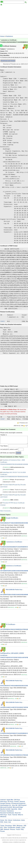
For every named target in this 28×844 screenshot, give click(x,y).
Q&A (1, 829)
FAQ (22, 829)
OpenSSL (14, 809)
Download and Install (8, 60)
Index (23, 820)
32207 (3, 419)
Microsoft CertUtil (6, 807)
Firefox (16, 801)
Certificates (11, 827)
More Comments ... (6, 511)
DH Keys (17, 799)
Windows (3, 816)
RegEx (18, 827)
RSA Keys (3, 814)
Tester (2, 825)
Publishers (9, 36)
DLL (1, 827)
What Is (20, 814)
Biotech (6, 829)
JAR (24, 825)
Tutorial (14, 814)
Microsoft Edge (18, 807)
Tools (9, 814)
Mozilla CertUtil (5, 809)
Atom (6, 822)
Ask (9, 822)
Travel (18, 829)
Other (20, 809)
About (10, 820)
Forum (2, 831)
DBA (14, 825)
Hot (6, 820)
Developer (8, 825)
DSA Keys (3, 801)
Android (3, 799)
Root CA (18, 813)
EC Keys (10, 801)
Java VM (14, 805)
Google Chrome (5, 803)
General (22, 801)
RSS (1, 822)
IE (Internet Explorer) (18, 803)
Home (2, 36)
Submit (18, 452)
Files (5, 827)
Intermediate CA (5, 805)
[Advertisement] (14, 20)
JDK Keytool (22, 805)
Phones (12, 829)
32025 (3, 321)
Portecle (3, 811)
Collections (16, 820)
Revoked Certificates (7, 813)
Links (23, 827)
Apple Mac (10, 799)
